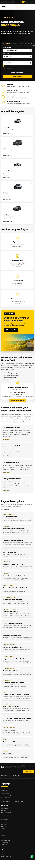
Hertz (4, 6)
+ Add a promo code (8, 68)
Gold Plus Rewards (6, 856)
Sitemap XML (5, 509)
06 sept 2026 (7, 62)
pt (32, 1)
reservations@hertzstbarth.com (9, 795)
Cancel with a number (17, 72)
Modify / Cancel (5, 815)
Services (3, 824)
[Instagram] (13, 775)
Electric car (4, 844)
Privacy (3, 828)
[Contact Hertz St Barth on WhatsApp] (32, 856)
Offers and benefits (6, 812)
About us (3, 851)
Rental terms (4, 826)
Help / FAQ (4, 822)
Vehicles (3, 810)
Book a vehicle (5, 808)
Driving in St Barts (5, 840)
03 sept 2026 (7, 56)
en (23, 1)
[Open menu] (32, 6)
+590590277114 (5, 793)
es (29, 1)
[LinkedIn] (16, 775)
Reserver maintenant (17, 400)
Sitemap (3, 831)
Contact (3, 854)
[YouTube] (19, 776)
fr (26, 1)
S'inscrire (28, 771)
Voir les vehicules (11, 329)
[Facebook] (9, 775)
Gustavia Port (4, 842)
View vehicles (17, 76)
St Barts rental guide (6, 838)
